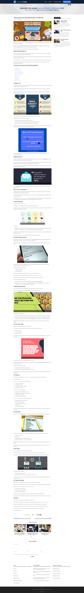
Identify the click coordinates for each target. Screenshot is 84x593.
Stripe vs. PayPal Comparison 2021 (65, 31)
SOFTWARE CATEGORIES (57, 1)
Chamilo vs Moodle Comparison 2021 (64, 21)
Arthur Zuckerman (19, 19)
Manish (34, 571)
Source (32, 113)
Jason (34, 577)
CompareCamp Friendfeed (57, 573)
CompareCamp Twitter (56, 568)
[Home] (20, 2)
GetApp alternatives (16, 578)
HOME (46, 1)
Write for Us (15, 573)
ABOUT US (50, 1)
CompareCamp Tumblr (56, 575)
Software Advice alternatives (18, 580)
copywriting (17, 53)
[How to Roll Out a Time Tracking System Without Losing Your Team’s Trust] (45, 528)
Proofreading (17, 77)
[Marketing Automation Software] (57, 41)
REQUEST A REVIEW (67, 1)
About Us (15, 568)
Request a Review (16, 575)
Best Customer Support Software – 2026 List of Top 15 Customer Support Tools (41, 569)
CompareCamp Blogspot (56, 578)
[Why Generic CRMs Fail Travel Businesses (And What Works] (32, 528)
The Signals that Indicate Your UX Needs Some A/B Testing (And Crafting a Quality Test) (41, 578)
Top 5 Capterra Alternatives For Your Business (42, 580)
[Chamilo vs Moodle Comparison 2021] (57, 22)
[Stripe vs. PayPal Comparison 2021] (57, 31)
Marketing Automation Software (64, 40)
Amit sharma (35, 568)
